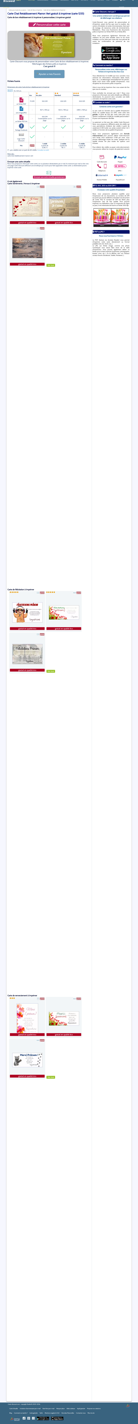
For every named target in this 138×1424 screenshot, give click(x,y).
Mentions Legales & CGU (52, 1413)
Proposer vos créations (94, 1408)
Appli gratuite (81, 1408)
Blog (10, 1413)
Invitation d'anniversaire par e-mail (30, 1408)
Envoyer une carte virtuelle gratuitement (49, 177)
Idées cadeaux (71, 1408)
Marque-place (60, 1408)
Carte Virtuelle (13, 1408)
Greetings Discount (17, 1419)
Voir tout (50, 265)
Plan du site (91, 1413)
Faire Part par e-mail (48, 1408)
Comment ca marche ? (20, 1413)
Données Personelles (68, 1413)
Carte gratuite (33, 1413)
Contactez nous (81, 1413)
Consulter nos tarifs (43, 150)
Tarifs (41, 1413)
